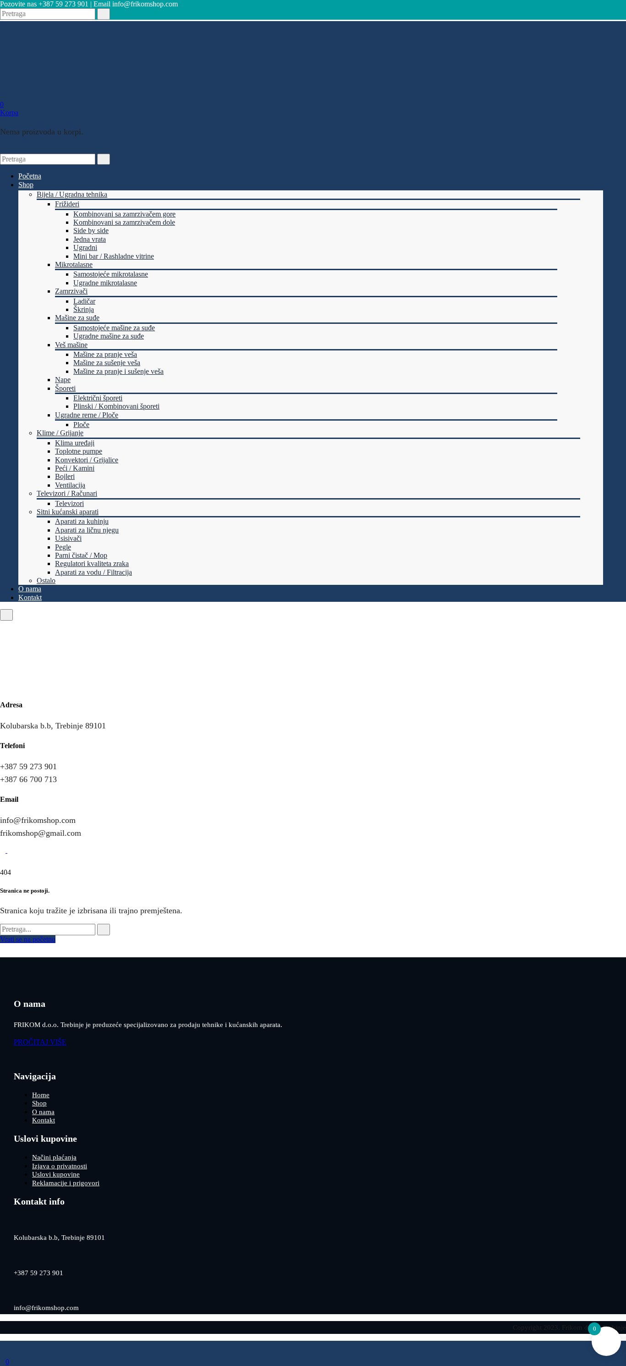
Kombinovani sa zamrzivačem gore (124, 214)
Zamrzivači (71, 291)
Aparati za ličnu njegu (87, 530)
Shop (25, 185)
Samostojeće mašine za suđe (114, 328)
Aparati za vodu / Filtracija (93, 572)
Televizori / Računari (67, 493)
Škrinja (83, 309)
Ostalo (46, 580)
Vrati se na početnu (27, 939)
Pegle (63, 547)
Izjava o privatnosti (59, 1166)
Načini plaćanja (54, 1157)
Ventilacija (70, 485)
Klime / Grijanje (60, 433)
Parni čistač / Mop (81, 555)
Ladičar (84, 301)
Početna (29, 176)
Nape (63, 379)
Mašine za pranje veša (105, 354)
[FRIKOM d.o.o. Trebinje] (44, 87)
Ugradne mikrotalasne (105, 283)
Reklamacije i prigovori (65, 1183)
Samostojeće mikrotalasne (110, 274)
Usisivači (68, 538)
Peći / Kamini (74, 468)
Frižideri (67, 204)
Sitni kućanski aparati (68, 512)
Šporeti (65, 388)
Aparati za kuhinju (82, 521)
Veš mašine (71, 345)
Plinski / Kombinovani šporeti (116, 406)
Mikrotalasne (74, 264)
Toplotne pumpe (78, 451)
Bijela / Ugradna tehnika (72, 194)
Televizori (69, 503)
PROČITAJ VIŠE (40, 1042)
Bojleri (65, 476)
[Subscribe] (103, 929)
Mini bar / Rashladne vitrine (113, 256)
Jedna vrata (89, 239)
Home (40, 1095)
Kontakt (30, 597)
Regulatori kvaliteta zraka (92, 563)
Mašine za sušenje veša (106, 362)
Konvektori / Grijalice (86, 460)
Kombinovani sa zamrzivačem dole (124, 222)
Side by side (91, 230)
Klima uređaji (74, 443)
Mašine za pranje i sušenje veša (118, 371)
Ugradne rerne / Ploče (86, 415)
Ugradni (85, 247)
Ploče (81, 424)
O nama (29, 589)
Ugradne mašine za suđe (108, 336)
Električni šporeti (97, 398)
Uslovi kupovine (56, 1174)
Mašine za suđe (77, 318)
